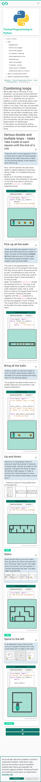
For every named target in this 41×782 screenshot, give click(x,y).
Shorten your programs (15, 47)
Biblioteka (7, 80)
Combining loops (14, 59)
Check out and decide (15, 62)
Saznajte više (7, 775)
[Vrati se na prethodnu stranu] (23, 730)
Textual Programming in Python (22, 80)
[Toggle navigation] (38, 3)
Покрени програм (21, 191)
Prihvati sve (17, 778)
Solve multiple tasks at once (17, 56)
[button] (6, 42)
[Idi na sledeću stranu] (23, 734)
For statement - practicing (16, 53)
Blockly (28, 194)
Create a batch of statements (17, 68)
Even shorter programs (15, 50)
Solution (9, 723)
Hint (7, 550)
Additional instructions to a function (19, 71)
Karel (9, 42)
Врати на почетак (16, 194)
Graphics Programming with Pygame (18, 76)
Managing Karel (13, 45)
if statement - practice (15, 65)
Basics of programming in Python (17, 73)
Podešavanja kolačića (32, 778)
